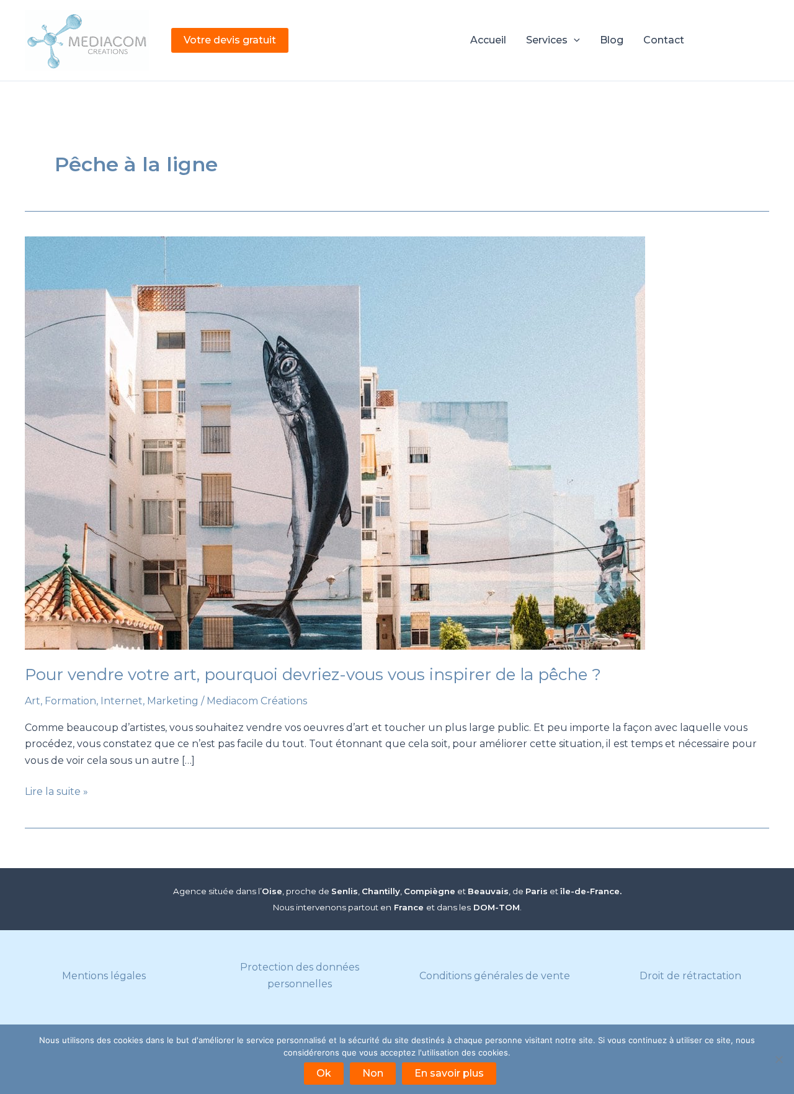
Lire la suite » (56, 792)
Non (372, 1073)
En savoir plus (449, 1073)
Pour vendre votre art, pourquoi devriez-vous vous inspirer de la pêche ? (313, 674)
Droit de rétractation (690, 976)
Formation (70, 701)
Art (32, 701)
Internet (121, 701)
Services (547, 40)
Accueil (488, 40)
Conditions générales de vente (494, 976)
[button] (229, 40)
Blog (611, 40)
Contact (663, 40)
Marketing (172, 701)
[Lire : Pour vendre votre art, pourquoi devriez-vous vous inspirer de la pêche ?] (397, 443)
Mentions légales (104, 976)
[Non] (778, 1059)
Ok (323, 1073)
